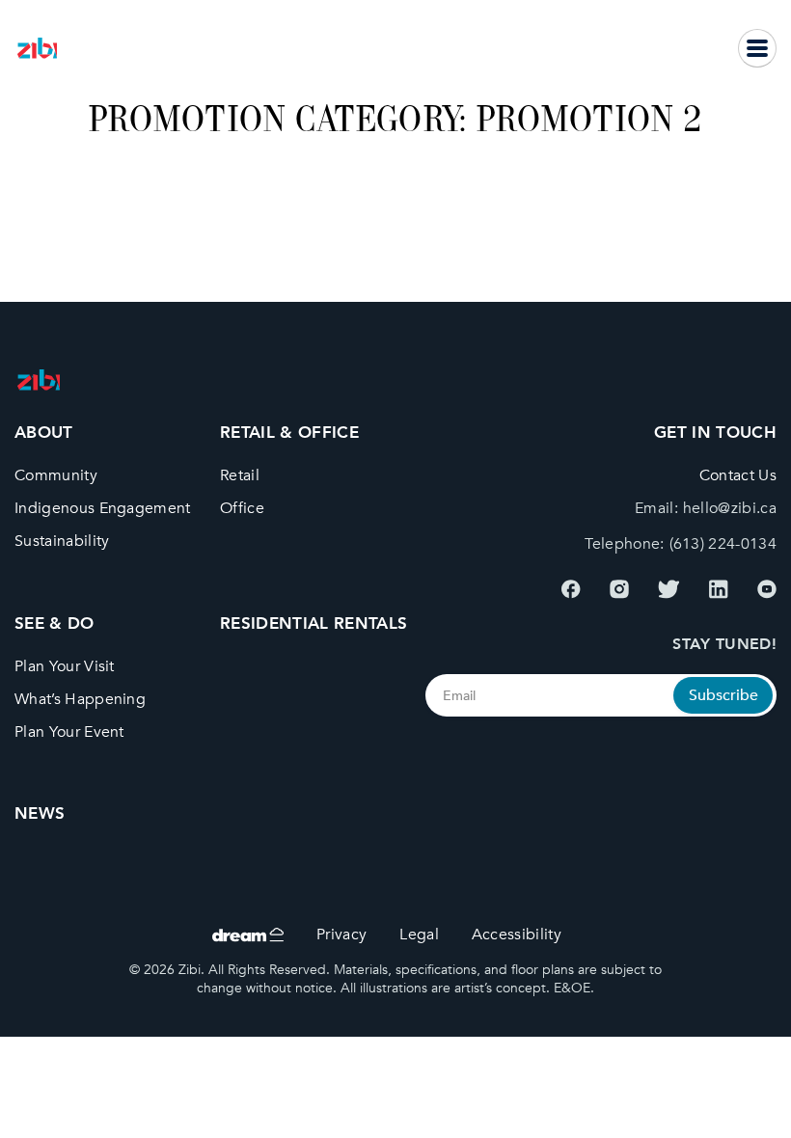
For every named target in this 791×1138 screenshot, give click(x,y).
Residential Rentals (313, 623)
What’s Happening (80, 699)
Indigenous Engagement (102, 509)
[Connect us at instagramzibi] (619, 589)
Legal (420, 935)
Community (55, 477)
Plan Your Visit (64, 667)
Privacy (341, 935)
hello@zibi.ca (730, 509)
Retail (239, 477)
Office (242, 509)
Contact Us (738, 477)
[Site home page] (37, 48)
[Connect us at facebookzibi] (571, 589)
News (39, 813)
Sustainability (61, 541)
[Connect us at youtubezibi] (767, 589)
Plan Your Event (69, 732)
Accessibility (516, 935)
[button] (757, 48)
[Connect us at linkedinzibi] (718, 589)
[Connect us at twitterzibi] (669, 589)
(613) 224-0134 (723, 544)
